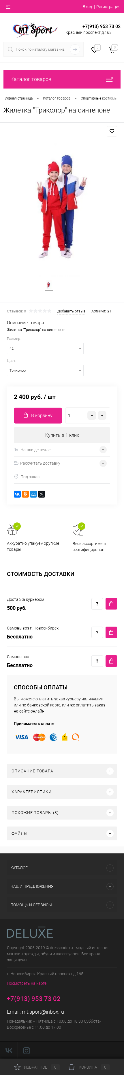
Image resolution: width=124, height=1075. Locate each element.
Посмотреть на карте (26, 983)
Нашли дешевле (35, 450)
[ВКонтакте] (17, 494)
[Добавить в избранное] (112, 131)
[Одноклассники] (25, 494)
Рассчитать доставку (40, 463)
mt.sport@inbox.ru (43, 1012)
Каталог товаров (30, 79)
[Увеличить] (62, 207)
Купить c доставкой (111, 604)
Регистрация (108, 6)
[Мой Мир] (33, 494)
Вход (87, 6)
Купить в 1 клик (62, 435)
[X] (41, 494)
